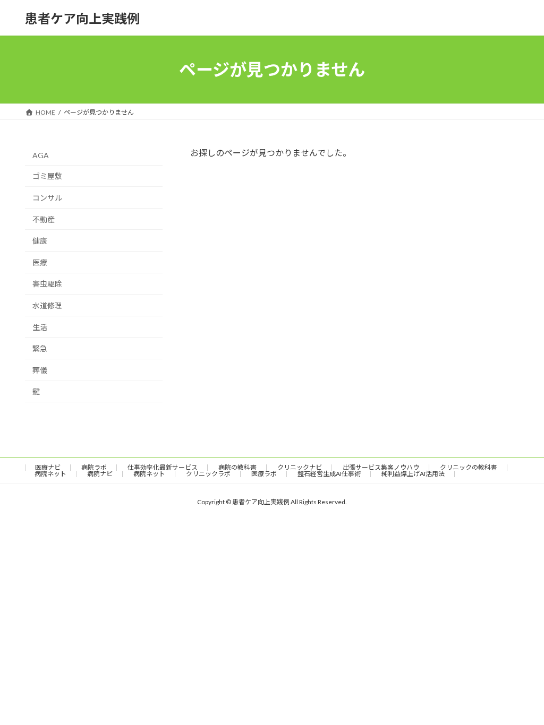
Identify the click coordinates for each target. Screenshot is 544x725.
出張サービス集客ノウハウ (381, 467)
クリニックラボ (208, 474)
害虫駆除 (47, 284)
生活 (39, 327)
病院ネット (50, 474)
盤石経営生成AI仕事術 (329, 474)
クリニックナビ (299, 467)
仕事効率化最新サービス (163, 467)
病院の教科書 (237, 467)
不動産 (43, 219)
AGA (40, 155)
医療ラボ (264, 474)
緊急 (39, 348)
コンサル (47, 197)
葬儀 (39, 370)
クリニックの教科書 (468, 467)
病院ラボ (94, 467)
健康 (39, 240)
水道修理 (47, 305)
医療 (39, 262)
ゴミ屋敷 (47, 176)
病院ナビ (100, 474)
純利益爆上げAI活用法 (413, 474)
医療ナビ (48, 467)
